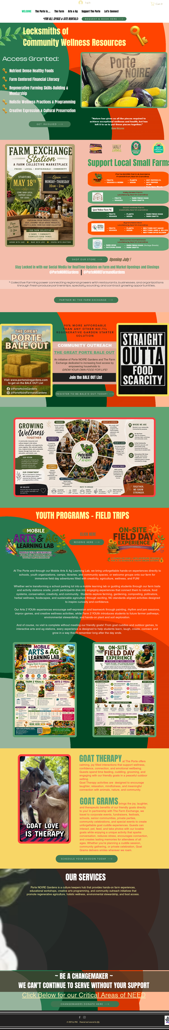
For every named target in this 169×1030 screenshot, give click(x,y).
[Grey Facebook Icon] (79, 1017)
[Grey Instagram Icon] (84, 1017)
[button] (158, 4)
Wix (98, 1022)
